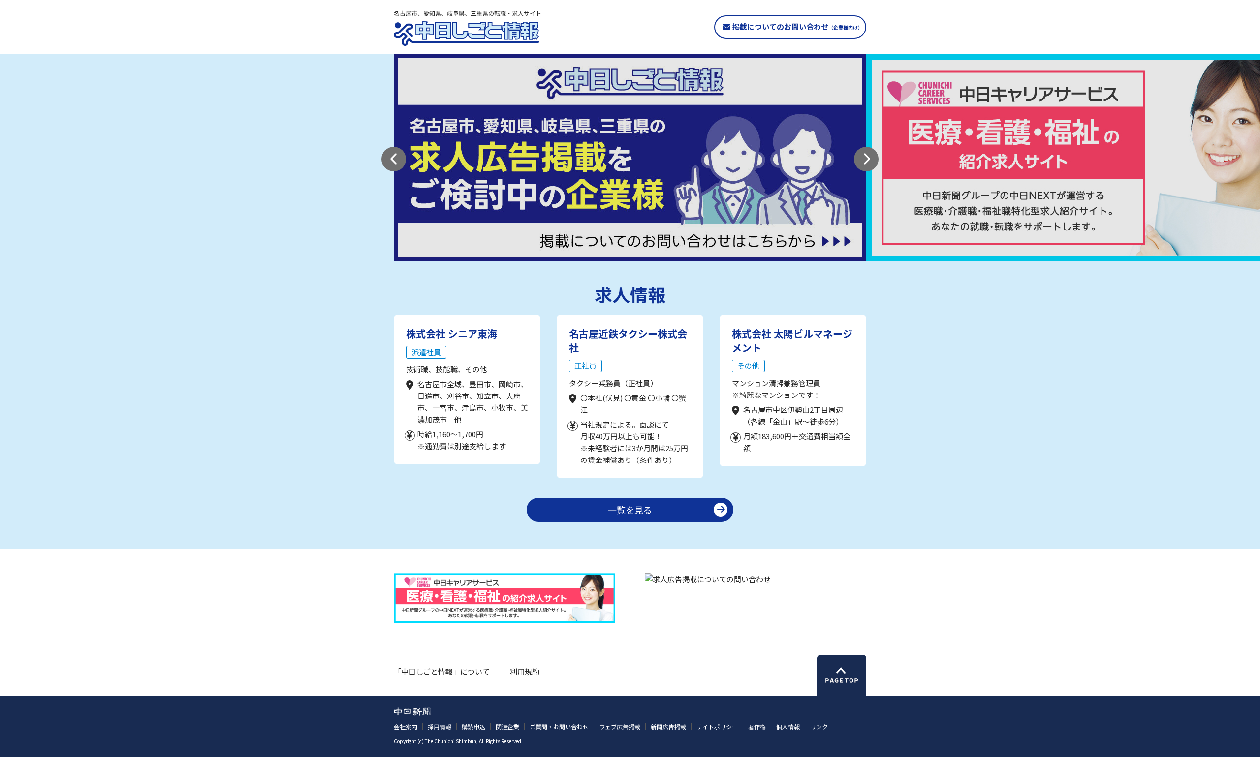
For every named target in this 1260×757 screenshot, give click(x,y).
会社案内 (405, 727)
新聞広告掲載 (668, 727)
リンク (819, 727)
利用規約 (524, 671)
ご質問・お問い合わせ (559, 727)
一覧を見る (630, 509)
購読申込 (473, 727)
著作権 (757, 727)
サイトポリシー (717, 727)
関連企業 (507, 727)
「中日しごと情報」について (442, 671)
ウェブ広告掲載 (619, 727)
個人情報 (788, 727)
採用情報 (439, 727)
